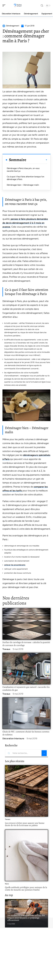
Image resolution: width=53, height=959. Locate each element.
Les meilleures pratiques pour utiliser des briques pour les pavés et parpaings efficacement (26, 918)
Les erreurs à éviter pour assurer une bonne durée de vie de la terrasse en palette (24, 824)
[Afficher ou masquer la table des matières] (36, 159)
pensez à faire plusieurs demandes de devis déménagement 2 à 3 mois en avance (25, 223)
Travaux (6, 649)
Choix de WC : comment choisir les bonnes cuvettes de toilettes (25, 733)
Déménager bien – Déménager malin (23, 185)
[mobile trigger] (4, 5)
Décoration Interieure (13, 738)
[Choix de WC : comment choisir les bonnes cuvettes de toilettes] (26, 713)
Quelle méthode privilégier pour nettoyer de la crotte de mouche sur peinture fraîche (26, 888)
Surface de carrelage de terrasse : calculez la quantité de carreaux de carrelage (26, 644)
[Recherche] (42, 5)
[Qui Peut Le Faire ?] (18, 5)
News (7, 884)
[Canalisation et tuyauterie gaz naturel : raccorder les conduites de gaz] (26, 668)
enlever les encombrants (14, 565)
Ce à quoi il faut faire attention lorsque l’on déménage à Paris (25, 177)
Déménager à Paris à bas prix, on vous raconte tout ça (23, 169)
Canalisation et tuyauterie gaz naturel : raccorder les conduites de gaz (26, 688)
